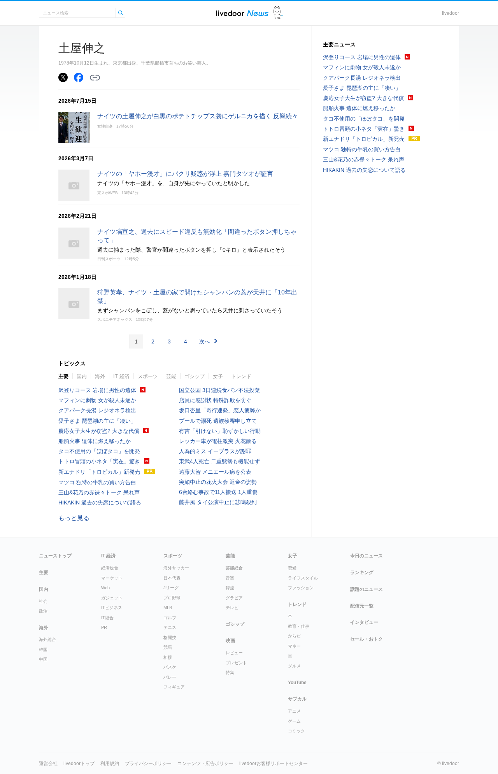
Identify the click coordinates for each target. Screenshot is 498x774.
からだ (294, 636)
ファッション (301, 587)
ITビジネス (111, 607)
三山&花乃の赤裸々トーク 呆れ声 (99, 492)
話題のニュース (366, 589)
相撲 (167, 657)
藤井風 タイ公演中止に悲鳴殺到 (218, 502)
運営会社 (48, 763)
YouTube (297, 682)
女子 (218, 376)
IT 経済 (121, 376)
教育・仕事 (298, 626)
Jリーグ (171, 587)
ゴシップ (194, 376)
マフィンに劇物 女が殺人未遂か (97, 400)
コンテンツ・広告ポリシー (205, 763)
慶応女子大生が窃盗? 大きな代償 (98, 431)
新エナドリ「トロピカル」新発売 (99, 472)
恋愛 (292, 568)
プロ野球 (172, 597)
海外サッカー (176, 568)
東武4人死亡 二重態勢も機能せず (219, 461)
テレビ (232, 607)
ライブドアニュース (242, 13)
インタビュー (364, 622)
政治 (43, 611)
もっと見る (73, 518)
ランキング (362, 572)
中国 (43, 659)
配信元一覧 (362, 606)
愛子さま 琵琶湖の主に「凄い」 (97, 421)
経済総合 (109, 568)
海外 (100, 376)
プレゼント (236, 662)
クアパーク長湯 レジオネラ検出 (97, 410)
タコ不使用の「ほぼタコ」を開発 (99, 451)
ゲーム (294, 721)
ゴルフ (169, 617)
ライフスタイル (303, 578)
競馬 (167, 647)
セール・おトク (366, 639)
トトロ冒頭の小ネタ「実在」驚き (99, 461)
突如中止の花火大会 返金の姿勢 (218, 482)
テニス (169, 627)
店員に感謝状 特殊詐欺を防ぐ (215, 400)
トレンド (241, 376)
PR (104, 627)
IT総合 (107, 617)
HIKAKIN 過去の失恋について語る (99, 502)
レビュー (234, 652)
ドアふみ (278, 13)
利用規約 (109, 763)
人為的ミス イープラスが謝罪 (215, 451)
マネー (294, 646)
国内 (82, 376)
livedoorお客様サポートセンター (273, 763)
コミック (296, 730)
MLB (167, 607)
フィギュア (174, 687)
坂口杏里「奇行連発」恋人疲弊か (220, 410)
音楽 (230, 578)
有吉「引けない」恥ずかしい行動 (220, 431)
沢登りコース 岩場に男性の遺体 (97, 390)
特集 (230, 672)
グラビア (234, 597)
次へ (204, 341)
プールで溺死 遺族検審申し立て (218, 421)
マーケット (112, 578)
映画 (230, 640)
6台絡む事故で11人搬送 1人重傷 (218, 492)
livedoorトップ (79, 763)
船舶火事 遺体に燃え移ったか (94, 441)
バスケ (169, 667)
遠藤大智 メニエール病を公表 (215, 472)
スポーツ (148, 376)
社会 (43, 601)
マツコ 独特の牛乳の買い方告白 (97, 482)
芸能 (171, 376)
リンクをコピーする (94, 78)
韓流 (230, 587)
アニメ (294, 711)
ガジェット (112, 597)
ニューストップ (55, 556)
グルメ (294, 666)
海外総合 (47, 639)
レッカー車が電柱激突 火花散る (218, 441)
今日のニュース (366, 556)
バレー (169, 677)
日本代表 (172, 578)
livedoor (450, 13)
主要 (63, 376)
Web (105, 587)
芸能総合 (234, 568)
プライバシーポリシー (148, 763)
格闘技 (169, 637)
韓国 (43, 649)
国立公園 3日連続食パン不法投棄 (219, 390)
